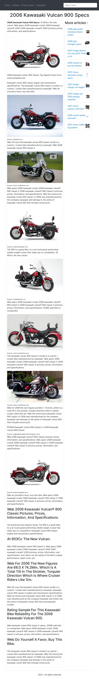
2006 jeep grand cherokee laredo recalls (75, 32)
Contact (15, 5)
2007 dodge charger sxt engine (76, 85)
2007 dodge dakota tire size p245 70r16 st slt (76, 53)
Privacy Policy (27, 5)
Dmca (7, 5)
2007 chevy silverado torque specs (74, 75)
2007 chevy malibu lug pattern (76, 126)
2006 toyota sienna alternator (76, 116)
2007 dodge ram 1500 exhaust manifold (75, 96)
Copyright (40, 5)
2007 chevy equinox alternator (75, 107)
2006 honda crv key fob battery (74, 64)
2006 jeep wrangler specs (74, 42)
